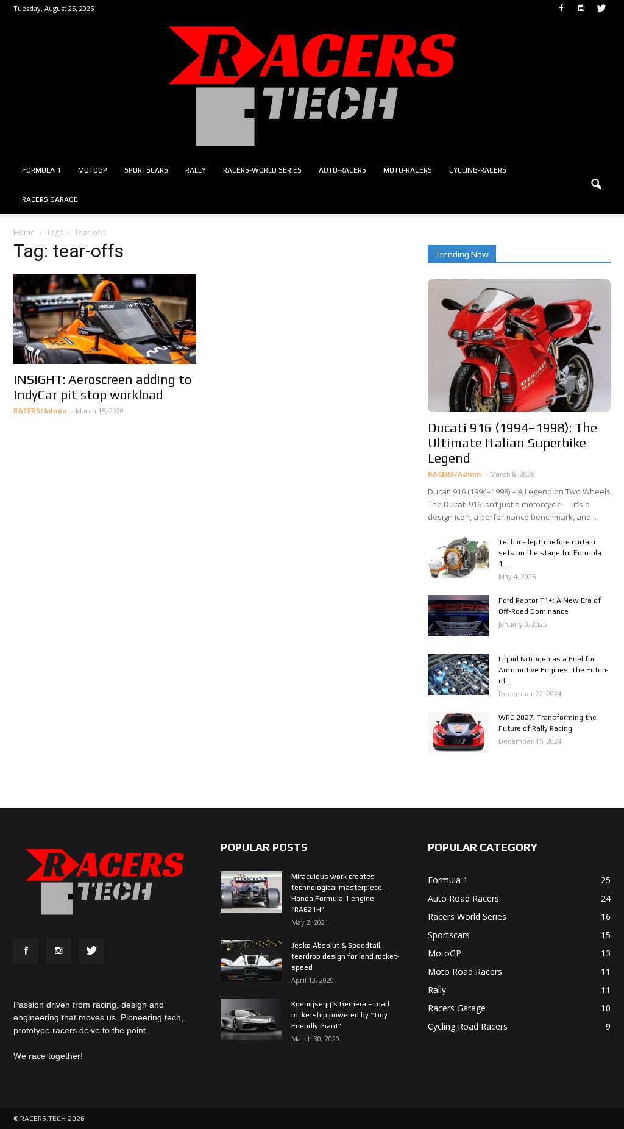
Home (24, 232)
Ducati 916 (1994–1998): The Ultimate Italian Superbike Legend (512, 443)
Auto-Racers (342, 170)
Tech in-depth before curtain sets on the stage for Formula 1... (549, 553)
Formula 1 (41, 170)
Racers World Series (467, 916)
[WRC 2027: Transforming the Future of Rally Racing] (458, 733)
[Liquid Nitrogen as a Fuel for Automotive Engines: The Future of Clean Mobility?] (458, 675)
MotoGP (92, 170)
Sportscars (146, 170)
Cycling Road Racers (468, 1026)
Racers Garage (50, 199)
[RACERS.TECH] (312, 86)
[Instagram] (581, 8)
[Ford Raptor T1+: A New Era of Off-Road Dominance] (458, 616)
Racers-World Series (262, 170)
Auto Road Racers (463, 898)
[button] (596, 184)
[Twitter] (601, 8)
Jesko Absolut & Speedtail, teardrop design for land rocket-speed (345, 956)
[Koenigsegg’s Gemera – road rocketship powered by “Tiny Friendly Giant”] (251, 1020)
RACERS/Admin (40, 410)
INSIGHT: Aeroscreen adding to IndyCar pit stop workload (102, 387)
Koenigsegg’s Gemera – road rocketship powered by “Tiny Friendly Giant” (340, 1015)
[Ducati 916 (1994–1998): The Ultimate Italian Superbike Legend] (519, 345)
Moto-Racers (407, 170)
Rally (195, 170)
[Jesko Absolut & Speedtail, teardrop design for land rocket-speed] (251, 961)
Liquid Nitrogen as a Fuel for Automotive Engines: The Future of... (553, 670)
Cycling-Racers (477, 170)
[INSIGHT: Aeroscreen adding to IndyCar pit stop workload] (104, 319)
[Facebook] (561, 8)
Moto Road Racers (465, 971)
